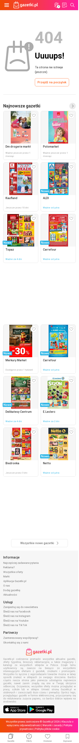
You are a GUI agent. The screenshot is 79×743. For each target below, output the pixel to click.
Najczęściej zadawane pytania (21, 562)
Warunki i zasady (52, 725)
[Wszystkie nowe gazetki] (72, 106)
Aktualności (10, 594)
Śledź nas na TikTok (15, 625)
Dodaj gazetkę (11, 590)
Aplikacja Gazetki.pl (14, 581)
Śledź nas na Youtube (15, 620)
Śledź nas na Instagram (16, 616)
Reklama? (9, 567)
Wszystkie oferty (13, 572)
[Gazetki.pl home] (26, 5)
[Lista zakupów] (64, 5)
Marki (6, 576)
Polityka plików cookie (47, 729)
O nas (6, 585)
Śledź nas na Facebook (17, 611)
